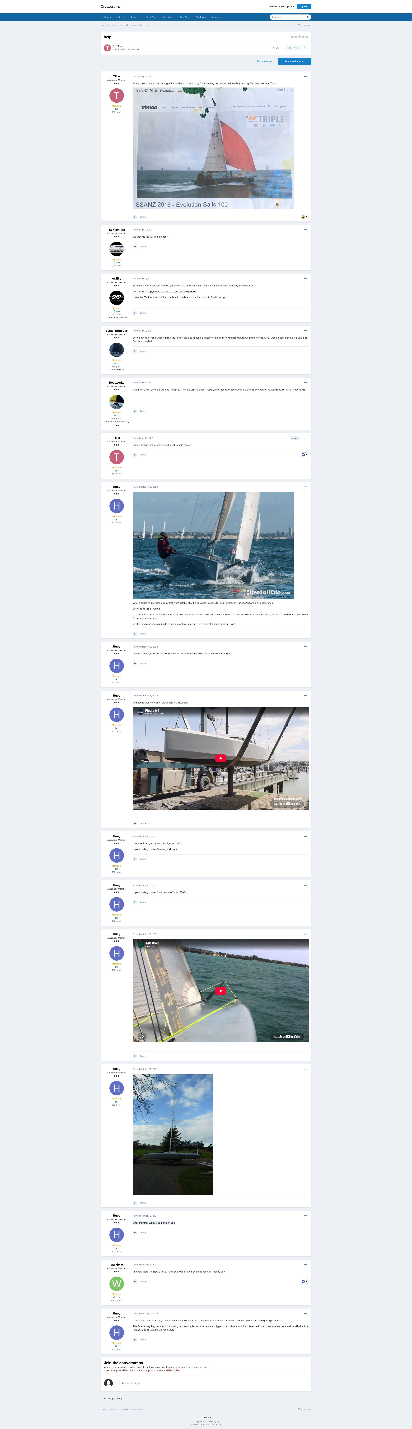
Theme (205, 1417)
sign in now (174, 1367)
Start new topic (265, 61)
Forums (107, 17)
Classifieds (168, 17)
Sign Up (304, 6)
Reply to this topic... (131, 1383)
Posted (142, 76)
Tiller (119, 46)
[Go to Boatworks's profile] (116, 402)
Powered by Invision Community (206, 1424)
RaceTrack (151, 17)
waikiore (117, 1264)
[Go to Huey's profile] (116, 506)
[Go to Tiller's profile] (107, 47)
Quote (143, 217)
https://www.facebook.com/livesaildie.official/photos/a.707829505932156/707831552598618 (256, 389)
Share (278, 47)
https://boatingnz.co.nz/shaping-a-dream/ (155, 849)
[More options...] (305, 76)
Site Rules (201, 17)
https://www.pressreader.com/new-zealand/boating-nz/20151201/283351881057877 (187, 653)
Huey (116, 486)
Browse (135, 17)
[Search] (307, 17)
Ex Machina (116, 229)
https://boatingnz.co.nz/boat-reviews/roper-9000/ (159, 892)
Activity (120, 17)
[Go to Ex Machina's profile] (116, 249)
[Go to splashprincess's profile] (116, 350)
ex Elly (116, 278)
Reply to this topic (295, 61)
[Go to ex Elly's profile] (116, 298)
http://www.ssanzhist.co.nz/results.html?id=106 (172, 291)
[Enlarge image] (173, 1134)
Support (215, 17)
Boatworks (116, 382)
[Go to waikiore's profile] (116, 1284)
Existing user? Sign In (280, 6)
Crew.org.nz (111, 6)
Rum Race (185, 17)
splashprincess (117, 330)
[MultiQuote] (135, 217)
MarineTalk (134, 49)
